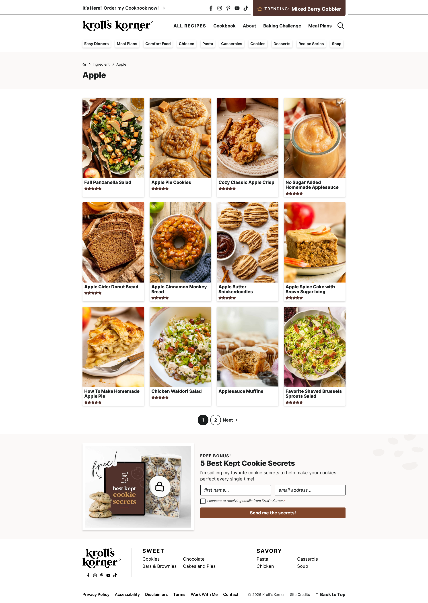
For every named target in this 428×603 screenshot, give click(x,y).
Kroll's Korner (117, 25)
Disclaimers (156, 595)
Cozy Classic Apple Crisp (246, 182)
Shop (337, 44)
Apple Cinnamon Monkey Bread (179, 289)
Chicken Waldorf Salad (176, 391)
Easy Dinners (96, 44)
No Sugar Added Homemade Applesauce (312, 185)
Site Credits (300, 594)
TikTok (245, 8)
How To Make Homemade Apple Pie (112, 394)
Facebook (211, 8)
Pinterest (228, 8)
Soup (302, 566)
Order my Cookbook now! (120, 8)
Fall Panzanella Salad (107, 182)
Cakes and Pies (199, 566)
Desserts (282, 44)
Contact (231, 595)
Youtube (237, 8)
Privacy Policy (95, 595)
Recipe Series (311, 44)
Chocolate (194, 559)
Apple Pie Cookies (171, 182)
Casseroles (231, 44)
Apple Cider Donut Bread (111, 286)
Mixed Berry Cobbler (302, 9)
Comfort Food (158, 44)
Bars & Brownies (159, 566)
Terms (179, 595)
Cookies (257, 44)
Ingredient (101, 64)
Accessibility (127, 595)
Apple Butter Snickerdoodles (235, 289)
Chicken (186, 44)
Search (341, 25)
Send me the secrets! (273, 513)
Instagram (219, 8)
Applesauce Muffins (240, 391)
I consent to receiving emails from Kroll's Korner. (246, 501)
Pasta (207, 44)
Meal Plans (127, 44)
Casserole (307, 559)
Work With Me (204, 595)
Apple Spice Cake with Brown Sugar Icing (310, 289)
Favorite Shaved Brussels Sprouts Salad (314, 394)
